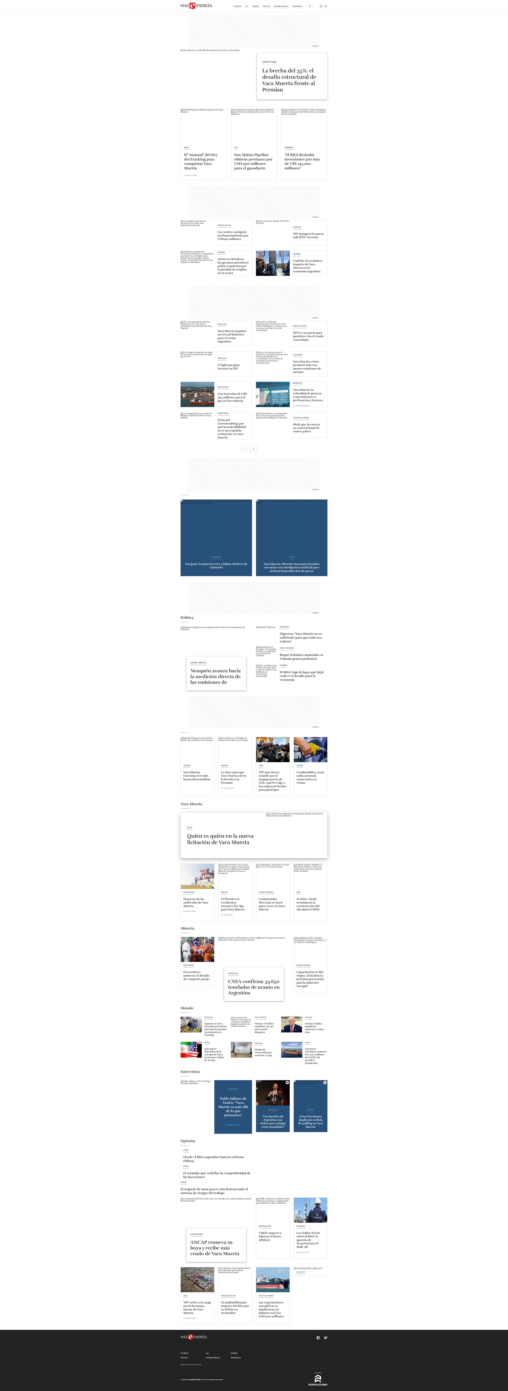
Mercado (224, 892)
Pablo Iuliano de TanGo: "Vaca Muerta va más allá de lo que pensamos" (233, 1106)
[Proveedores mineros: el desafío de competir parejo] (197, 949)
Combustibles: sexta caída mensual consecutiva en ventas (310, 777)
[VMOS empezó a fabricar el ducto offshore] (273, 1210)
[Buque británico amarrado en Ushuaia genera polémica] (266, 654)
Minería (255, 6)
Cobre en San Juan (224, 225)
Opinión (186, 1150)
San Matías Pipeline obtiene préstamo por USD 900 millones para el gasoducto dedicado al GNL (253, 164)
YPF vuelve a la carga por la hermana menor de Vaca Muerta (197, 1308)
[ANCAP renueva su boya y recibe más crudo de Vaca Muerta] (216, 1224)
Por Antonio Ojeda (190, 175)
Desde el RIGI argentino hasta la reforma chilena (213, 1159)
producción (222, 324)
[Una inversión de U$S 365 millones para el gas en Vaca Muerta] (197, 394)
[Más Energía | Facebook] (321, 6)
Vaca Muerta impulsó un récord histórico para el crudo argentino (232, 336)
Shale (186, 147)
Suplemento (300, 1272)
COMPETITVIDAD (269, 62)
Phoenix (292, 557)
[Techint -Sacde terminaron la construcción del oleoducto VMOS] (310, 876)
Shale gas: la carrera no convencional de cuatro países (306, 428)
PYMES (261, 766)
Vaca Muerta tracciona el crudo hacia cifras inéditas (196, 775)
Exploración (208, 1017)
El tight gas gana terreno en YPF (229, 366)
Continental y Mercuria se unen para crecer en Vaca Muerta (272, 904)
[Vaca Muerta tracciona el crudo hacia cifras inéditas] (197, 749)
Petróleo (237, 6)
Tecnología (297, 227)
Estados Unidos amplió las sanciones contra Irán (314, 1028)
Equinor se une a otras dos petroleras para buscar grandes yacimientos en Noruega (215, 1029)
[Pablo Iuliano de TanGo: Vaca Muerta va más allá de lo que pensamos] (197, 1107)
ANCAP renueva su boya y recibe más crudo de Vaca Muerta (214, 1248)
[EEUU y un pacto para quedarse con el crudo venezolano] (273, 333)
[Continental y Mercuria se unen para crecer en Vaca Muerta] (273, 876)
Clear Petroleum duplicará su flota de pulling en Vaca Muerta (310, 1122)
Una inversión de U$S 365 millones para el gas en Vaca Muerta (232, 397)
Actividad (310, 1110)
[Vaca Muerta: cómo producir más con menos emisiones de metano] (273, 364)
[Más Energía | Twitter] (325, 6)
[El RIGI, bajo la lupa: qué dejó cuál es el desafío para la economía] (266, 672)
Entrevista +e (273, 1110)
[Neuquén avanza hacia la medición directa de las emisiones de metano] (216, 653)
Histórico (186, 766)
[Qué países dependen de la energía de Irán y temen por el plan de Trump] (191, 1050)
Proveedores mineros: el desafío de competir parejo (196, 975)
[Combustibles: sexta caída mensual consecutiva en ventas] (310, 749)
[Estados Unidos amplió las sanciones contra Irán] (291, 1024)
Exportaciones (188, 892)
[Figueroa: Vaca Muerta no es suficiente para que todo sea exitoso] (266, 634)
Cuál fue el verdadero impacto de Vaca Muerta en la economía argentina (307, 266)
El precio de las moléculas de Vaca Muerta (195, 902)
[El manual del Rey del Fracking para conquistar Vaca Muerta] (204, 126)
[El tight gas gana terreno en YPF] (197, 364)
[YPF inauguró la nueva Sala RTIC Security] (273, 232)
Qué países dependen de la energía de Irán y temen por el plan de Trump (214, 1054)
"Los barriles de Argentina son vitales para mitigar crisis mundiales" (273, 1122)
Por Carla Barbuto (227, 915)
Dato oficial (233, 973)
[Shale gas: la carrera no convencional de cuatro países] (273, 425)
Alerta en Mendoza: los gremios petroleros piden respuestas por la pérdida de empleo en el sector (233, 266)
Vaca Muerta (298, 355)
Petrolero (308, 1017)
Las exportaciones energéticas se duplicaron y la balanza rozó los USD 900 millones (271, 1309)
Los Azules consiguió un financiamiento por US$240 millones (233, 235)
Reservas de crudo (300, 326)
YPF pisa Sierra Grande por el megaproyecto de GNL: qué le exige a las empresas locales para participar (272, 780)
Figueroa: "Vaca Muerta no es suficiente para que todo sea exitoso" (301, 637)
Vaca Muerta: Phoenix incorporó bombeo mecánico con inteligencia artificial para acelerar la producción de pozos (292, 567)
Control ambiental (198, 663)
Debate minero (188, 965)
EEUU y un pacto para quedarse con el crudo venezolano (308, 336)
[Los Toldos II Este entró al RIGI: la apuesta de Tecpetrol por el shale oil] (310, 1210)
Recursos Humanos (303, 965)
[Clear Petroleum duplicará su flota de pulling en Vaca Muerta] (310, 1092)
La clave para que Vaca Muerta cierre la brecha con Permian (234, 777)
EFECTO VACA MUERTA (266, 1296)
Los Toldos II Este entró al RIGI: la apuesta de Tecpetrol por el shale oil (308, 1240)
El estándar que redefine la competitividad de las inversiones (217, 1175)
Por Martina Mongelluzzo (301, 406)
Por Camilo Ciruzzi (233, 1125)
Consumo (299, 766)
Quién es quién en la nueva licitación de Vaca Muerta (220, 839)
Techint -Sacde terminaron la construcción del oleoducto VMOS (307, 904)
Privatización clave (228, 1296)
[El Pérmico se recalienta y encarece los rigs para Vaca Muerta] (235, 876)
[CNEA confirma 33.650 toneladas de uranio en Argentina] (254, 963)
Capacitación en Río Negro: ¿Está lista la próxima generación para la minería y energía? (310, 979)
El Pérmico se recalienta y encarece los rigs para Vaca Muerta (232, 904)
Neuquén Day (297, 383)
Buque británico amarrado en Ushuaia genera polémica (301, 657)
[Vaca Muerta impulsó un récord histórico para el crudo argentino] (197, 333)
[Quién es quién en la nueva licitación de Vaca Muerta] (297, 835)
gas (235, 147)
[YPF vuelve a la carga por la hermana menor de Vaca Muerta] (197, 1279)
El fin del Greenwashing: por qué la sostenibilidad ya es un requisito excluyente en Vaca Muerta (232, 428)
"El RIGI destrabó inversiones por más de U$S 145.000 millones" (302, 161)
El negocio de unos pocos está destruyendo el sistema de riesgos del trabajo (214, 1191)
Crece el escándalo (287, 648)
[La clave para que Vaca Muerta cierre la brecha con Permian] (235, 749)
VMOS (298, 892)
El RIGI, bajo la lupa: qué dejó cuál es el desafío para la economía (301, 676)
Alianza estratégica (266, 892)
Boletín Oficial (223, 387)
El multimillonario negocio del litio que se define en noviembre (235, 1308)
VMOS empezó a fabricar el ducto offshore (270, 1236)
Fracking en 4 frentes (301, 418)
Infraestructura (265, 1226)
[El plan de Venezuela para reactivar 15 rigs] (241, 1050)
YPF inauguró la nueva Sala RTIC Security (308, 235)
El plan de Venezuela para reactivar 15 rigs (263, 1052)
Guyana (307, 1042)
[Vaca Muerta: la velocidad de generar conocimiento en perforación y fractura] (273, 394)
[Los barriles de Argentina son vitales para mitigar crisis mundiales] (273, 1092)
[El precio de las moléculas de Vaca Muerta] (197, 876)
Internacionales (281, 6)
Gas (246, 6)
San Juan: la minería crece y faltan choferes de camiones (216, 565)
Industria (224, 766)
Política (266, 6)
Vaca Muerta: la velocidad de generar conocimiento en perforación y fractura (308, 395)
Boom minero (216, 557)
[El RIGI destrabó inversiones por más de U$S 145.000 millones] (304, 126)
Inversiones (300, 1226)
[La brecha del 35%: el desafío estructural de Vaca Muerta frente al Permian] (254, 76)
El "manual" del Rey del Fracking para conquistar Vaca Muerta (200, 161)
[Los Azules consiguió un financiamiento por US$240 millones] (197, 232)
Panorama (289, 147)
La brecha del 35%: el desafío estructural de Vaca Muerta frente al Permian (289, 80)
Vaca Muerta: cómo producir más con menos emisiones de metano (307, 367)
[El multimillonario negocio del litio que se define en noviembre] (235, 1279)
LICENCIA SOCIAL (223, 413)
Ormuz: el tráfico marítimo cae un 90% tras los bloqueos (264, 1028)
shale (189, 827)
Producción (222, 358)
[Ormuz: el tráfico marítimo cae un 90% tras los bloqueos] (241, 1024)
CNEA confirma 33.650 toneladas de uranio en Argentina (254, 987)
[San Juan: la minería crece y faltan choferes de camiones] (216, 526)
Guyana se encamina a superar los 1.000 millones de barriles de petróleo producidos (316, 1056)
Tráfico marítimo (260, 1017)
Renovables (297, 6)
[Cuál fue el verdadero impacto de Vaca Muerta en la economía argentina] (273, 263)
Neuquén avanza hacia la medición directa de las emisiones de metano (215, 679)
